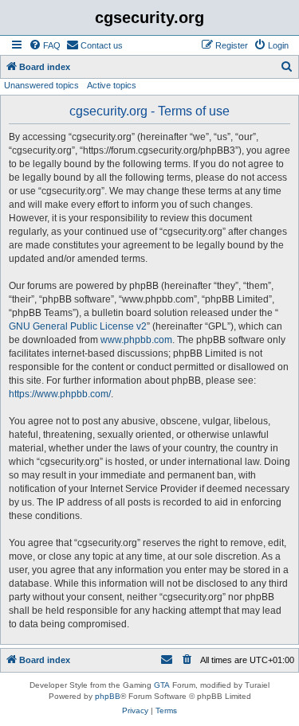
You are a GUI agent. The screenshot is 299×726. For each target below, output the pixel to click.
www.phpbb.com (136, 339)
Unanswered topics (41, 85)
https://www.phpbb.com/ (60, 394)
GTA (162, 685)
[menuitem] (45, 45)
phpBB (107, 696)
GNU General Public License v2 (78, 326)
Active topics (111, 85)
